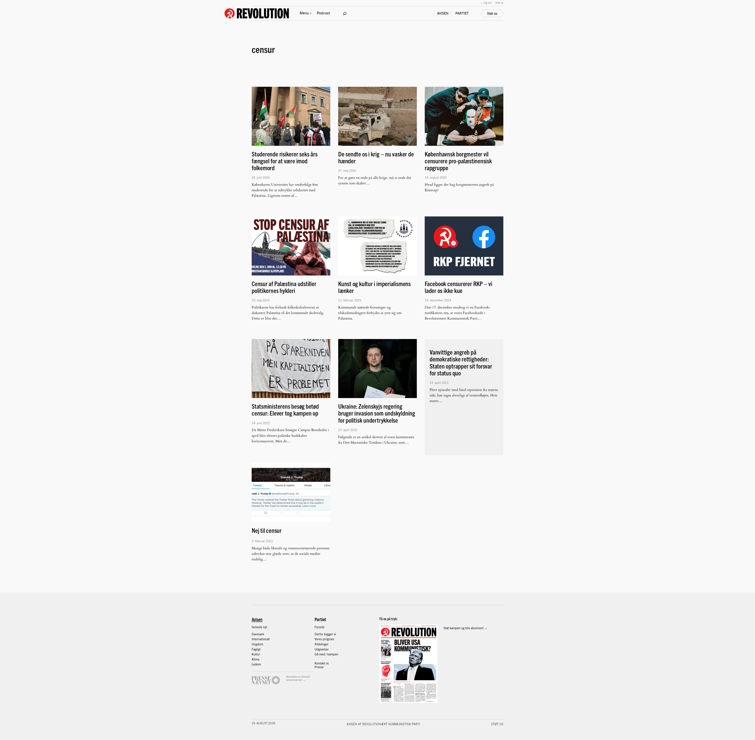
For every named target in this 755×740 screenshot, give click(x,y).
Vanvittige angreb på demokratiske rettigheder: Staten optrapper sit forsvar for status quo (461, 362)
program (328, 639)
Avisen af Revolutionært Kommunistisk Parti (383, 724)
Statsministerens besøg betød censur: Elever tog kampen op (285, 410)
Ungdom (257, 644)
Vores (319, 639)
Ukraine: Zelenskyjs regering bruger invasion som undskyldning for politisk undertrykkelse (376, 413)
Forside (319, 627)
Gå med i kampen (326, 654)
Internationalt (261, 639)
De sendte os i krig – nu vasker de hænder (376, 157)
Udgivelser (322, 649)
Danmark (258, 634)
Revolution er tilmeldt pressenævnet (298, 678)
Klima (255, 659)
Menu (304, 12)
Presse (319, 667)
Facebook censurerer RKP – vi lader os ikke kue (458, 287)
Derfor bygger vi (325, 634)
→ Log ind (486, 2)
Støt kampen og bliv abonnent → (465, 628)
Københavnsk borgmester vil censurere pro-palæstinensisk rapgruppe (458, 161)
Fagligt (256, 649)
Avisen (257, 619)
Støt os (499, 2)
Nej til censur (267, 530)
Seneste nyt (259, 627)
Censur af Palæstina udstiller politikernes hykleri (284, 287)
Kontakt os (322, 663)
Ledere (256, 664)
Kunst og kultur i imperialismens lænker (374, 287)
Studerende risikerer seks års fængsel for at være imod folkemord (285, 161)
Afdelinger (322, 644)
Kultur (256, 654)
